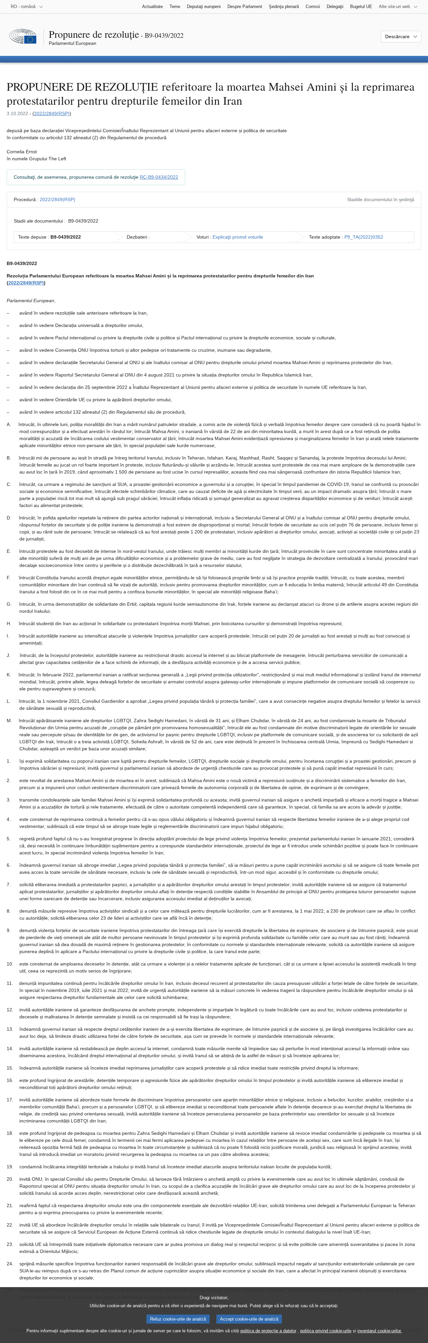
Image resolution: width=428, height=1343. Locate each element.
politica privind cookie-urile (325, 1330)
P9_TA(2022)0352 (363, 237)
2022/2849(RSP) (52, 113)
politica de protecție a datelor (268, 1330)
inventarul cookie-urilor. (379, 1330)
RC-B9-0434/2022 (159, 177)
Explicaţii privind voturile (238, 237)
